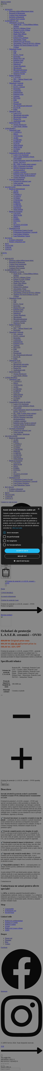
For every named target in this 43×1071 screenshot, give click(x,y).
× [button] (38, 509)
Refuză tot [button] (22, 556)
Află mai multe (17, 528)
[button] (21, 561)
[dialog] (21, 535)
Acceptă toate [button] (22, 551)
